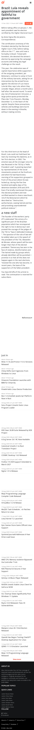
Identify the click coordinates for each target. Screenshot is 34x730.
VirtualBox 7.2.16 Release (11, 503)
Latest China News (7, 696)
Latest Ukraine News (7, 702)
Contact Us (11, 720)
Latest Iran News (6, 698)
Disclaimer (13, 724)
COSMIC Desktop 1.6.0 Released (14, 455)
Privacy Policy (5, 724)
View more (17, 659)
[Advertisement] (17, 132)
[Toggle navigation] (31, 2)
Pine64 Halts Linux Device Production (16, 389)
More (6, 682)
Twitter (5, 713)
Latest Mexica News (7, 707)
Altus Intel (9, 728)
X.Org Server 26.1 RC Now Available (15, 439)
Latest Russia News (7, 694)
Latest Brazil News (7, 705)
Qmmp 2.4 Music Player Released (14, 578)
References (26, 318)
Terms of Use (20, 720)
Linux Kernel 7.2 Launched (11, 518)
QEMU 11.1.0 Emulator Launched (14, 646)
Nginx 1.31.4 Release (9, 471)
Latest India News (6, 700)
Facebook (5, 715)
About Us (3, 720)
